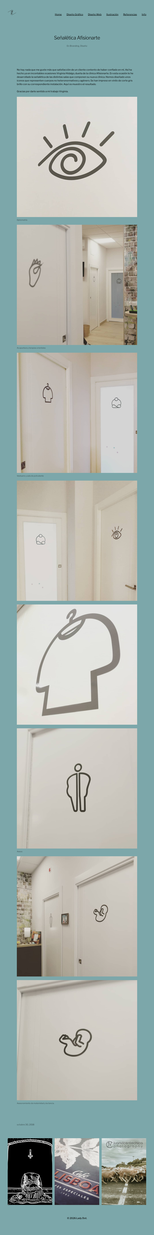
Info (144, 14)
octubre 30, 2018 (25, 1124)
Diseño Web (95, 14)
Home (58, 14)
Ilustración (112, 14)
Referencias (130, 14)
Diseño (83, 46)
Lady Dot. (81, 1218)
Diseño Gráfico (75, 14)
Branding (74, 46)
